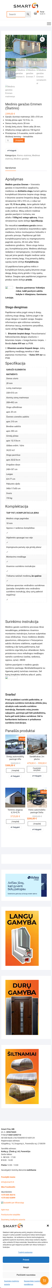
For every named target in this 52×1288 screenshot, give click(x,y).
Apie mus (5, 1210)
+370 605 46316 (8, 1195)
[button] (47, 1225)
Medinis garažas (21, 159)
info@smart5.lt (7, 1182)
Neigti (26, 1267)
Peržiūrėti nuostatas (26, 1275)
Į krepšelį (19, 140)
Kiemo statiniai (24, 155)
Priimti (26, 1260)
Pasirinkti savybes (37, 769)
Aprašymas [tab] (10, 168)
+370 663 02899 (8, 1198)
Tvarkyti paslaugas (25, 1252)
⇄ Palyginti (11, 151)
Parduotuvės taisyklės (10, 1215)
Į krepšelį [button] (15, 770)
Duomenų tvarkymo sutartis (13, 1219)
